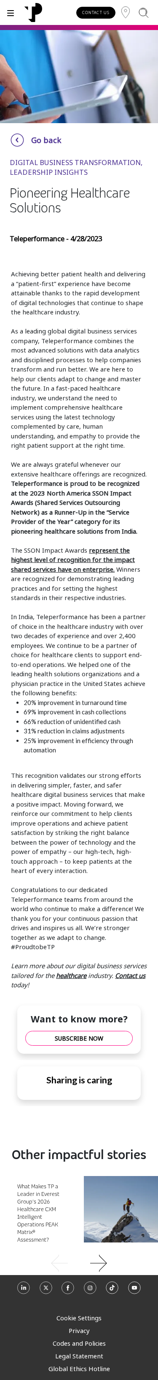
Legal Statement (79, 1356)
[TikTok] (112, 1290)
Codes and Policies (79, 1343)
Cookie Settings (79, 1318)
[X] (46, 1290)
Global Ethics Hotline (79, 1368)
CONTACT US (96, 12)
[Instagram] (90, 1290)
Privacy (79, 1330)
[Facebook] (68, 1290)
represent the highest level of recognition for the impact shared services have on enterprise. (73, 559)
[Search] (143, 12)
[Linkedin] (23, 1290)
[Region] (125, 12)
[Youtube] (134, 1290)
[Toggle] (10, 12)
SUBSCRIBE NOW (79, 1038)
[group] (79, 1262)
